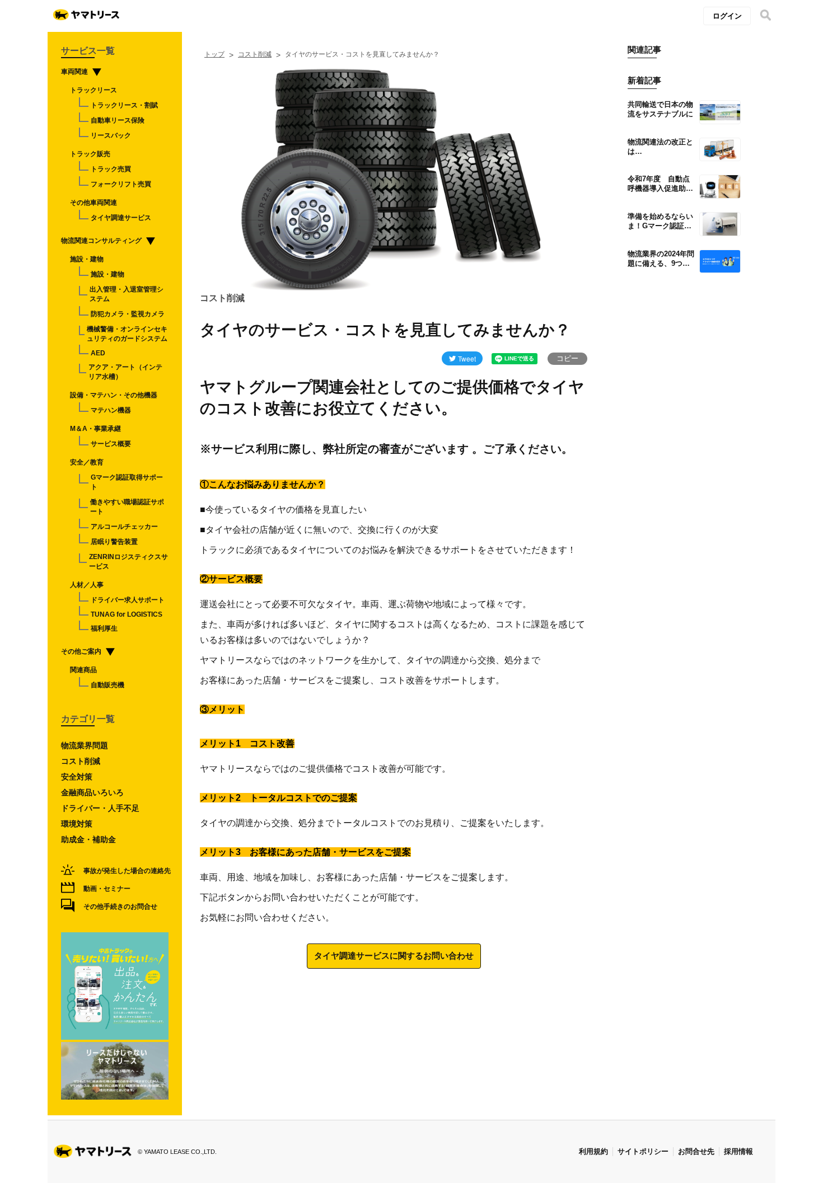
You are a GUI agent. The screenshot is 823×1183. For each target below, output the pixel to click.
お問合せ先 (696, 1151)
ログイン (727, 16)
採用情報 (738, 1151)
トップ (214, 54)
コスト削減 (255, 54)
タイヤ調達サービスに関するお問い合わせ (394, 955)
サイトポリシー (643, 1151)
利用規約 (593, 1151)
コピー (567, 358)
